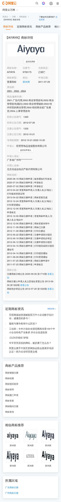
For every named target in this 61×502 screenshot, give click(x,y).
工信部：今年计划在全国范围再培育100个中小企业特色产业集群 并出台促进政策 (32, 330)
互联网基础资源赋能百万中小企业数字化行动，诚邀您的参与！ (31, 316)
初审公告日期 (14, 122)
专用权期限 (13, 140)
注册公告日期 (14, 134)
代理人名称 (13, 165)
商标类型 (11, 77)
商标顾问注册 (11, 406)
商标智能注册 (11, 372)
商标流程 (11, 174)
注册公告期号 (14, 128)
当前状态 (43, 67)
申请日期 (43, 77)
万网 (14, 16)
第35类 (26, 81)
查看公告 (24, 285)
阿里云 (5, 16)
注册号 (26, 67)
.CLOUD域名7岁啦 (18, 337)
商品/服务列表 (14, 96)
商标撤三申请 (11, 395)
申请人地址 (13, 156)
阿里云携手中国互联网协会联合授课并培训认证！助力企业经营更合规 (31, 349)
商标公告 (11, 269)
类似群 (10, 87)
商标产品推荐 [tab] (43, 26)
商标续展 (9, 378)
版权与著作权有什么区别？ (23, 323)
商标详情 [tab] (8, 26)
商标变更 (9, 400)
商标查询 (9, 411)
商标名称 (11, 67)
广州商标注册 (11, 493)
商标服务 (23, 16)
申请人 (10, 145)
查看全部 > (51, 308)
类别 (25, 77)
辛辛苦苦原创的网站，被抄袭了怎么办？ (30, 342)
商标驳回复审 (11, 383)
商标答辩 (9, 389)
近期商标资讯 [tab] (24, 26)
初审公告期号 (14, 116)
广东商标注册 (11, 487)
